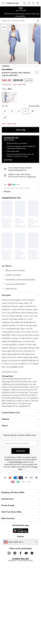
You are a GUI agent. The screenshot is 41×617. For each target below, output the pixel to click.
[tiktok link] (32, 553)
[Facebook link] (20, 553)
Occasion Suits (6, 21)
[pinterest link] (14, 553)
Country (20, 536)
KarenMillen (7, 69)
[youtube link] (26, 553)
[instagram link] (9, 553)
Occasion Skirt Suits (18, 21)
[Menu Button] (3, 3)
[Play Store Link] (20, 530)
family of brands (15, 462)
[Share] (38, 21)
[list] (20, 9)
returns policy (32, 177)
